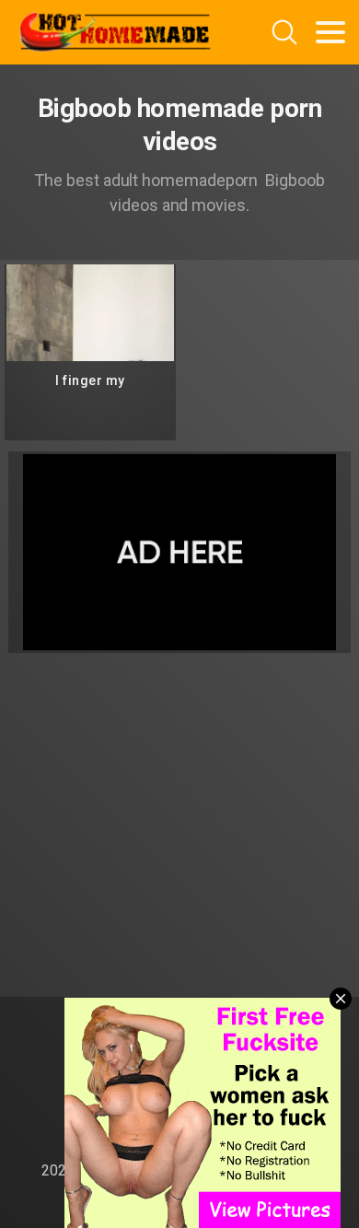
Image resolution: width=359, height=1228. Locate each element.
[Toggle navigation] (330, 32)
